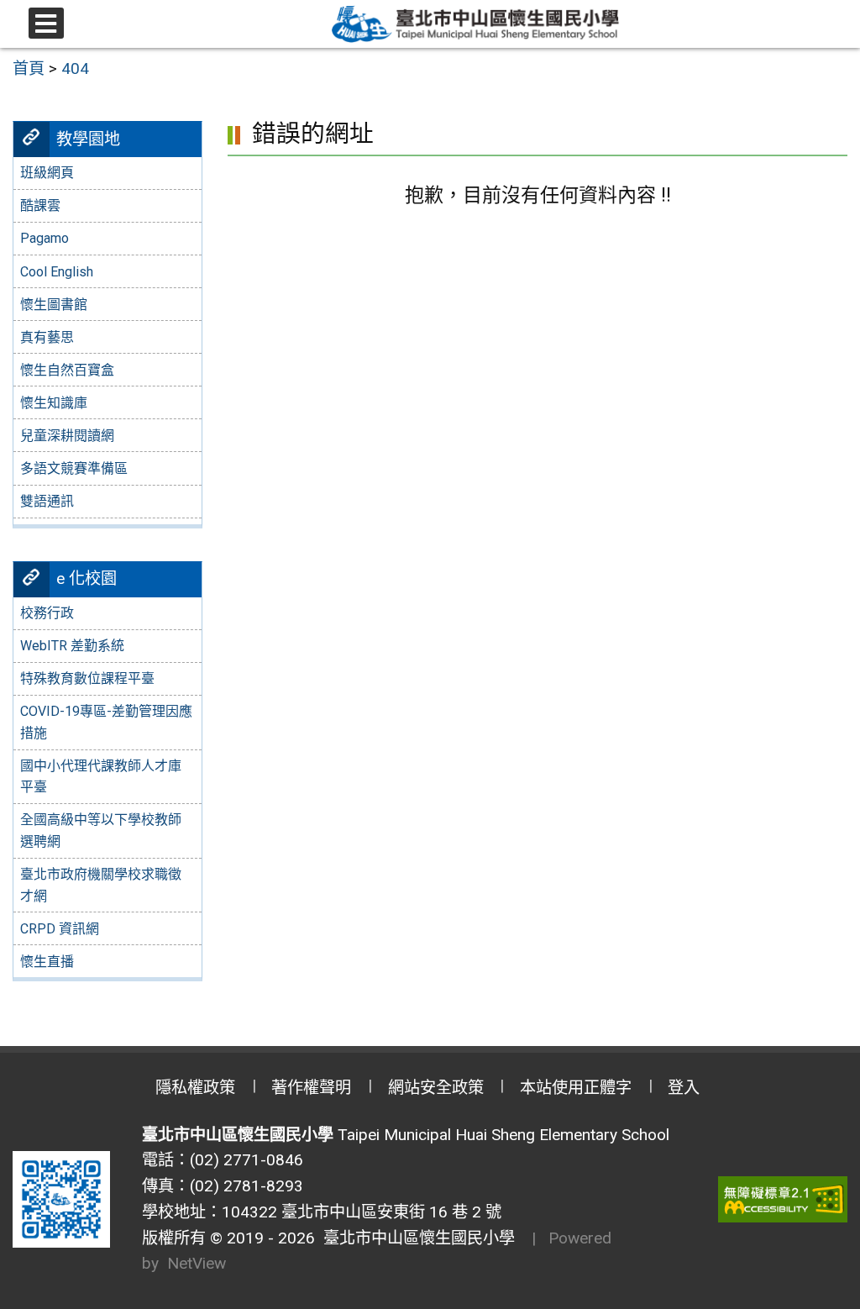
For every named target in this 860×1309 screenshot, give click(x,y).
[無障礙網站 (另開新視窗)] (782, 1199)
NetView (196, 1263)
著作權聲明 (311, 1087)
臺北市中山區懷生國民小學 (415, 1238)
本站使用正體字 (576, 1087)
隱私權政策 (195, 1087)
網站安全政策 (436, 1087)
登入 (684, 1087)
